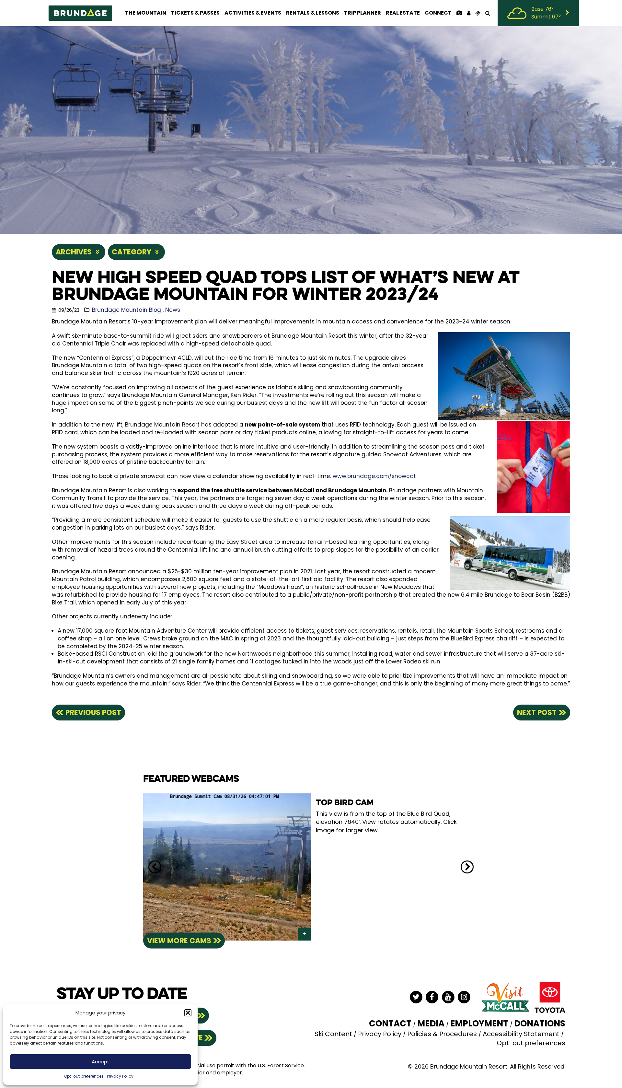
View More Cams (179, 940)
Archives (74, 252)
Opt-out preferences (84, 1076)
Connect (438, 13)
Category (131, 252)
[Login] (468, 13)
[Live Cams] (459, 13)
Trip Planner (362, 13)
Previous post (93, 713)
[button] (188, 1013)
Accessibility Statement (521, 1033)
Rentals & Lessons (312, 13)
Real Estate (403, 13)
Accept (100, 1061)
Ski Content (333, 1033)
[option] (311, 867)
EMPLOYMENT (479, 1023)
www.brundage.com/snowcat (374, 476)
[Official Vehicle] (550, 997)
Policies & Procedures (442, 1033)
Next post (537, 713)
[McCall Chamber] (505, 997)
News (172, 310)
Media (430, 1023)
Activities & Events (253, 13)
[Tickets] (478, 13)
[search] (487, 13)
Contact (390, 1023)
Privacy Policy (120, 1076)
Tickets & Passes (195, 13)
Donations (539, 1023)
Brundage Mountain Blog (126, 310)
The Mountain (145, 13)
